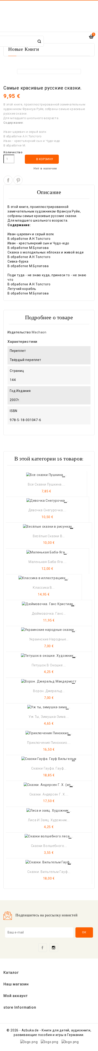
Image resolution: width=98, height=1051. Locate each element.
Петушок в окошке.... (49, 665)
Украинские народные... (49, 639)
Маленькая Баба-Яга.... (47, 562)
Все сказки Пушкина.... (46, 484)
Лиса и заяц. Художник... (49, 820)
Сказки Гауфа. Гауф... (49, 768)
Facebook (43, 948)
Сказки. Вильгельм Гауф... (48, 872)
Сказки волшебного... (49, 846)
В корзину (42, 159)
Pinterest (18, 180)
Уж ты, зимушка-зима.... (49, 717)
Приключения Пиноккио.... (48, 742)
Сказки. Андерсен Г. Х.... (49, 794)
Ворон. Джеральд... (48, 691)
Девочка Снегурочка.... (47, 510)
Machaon (39, 332)
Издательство (19, 332)
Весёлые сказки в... (49, 536)
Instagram (54, 948)
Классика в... (43, 587)
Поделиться (8, 180)
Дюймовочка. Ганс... (49, 613)
